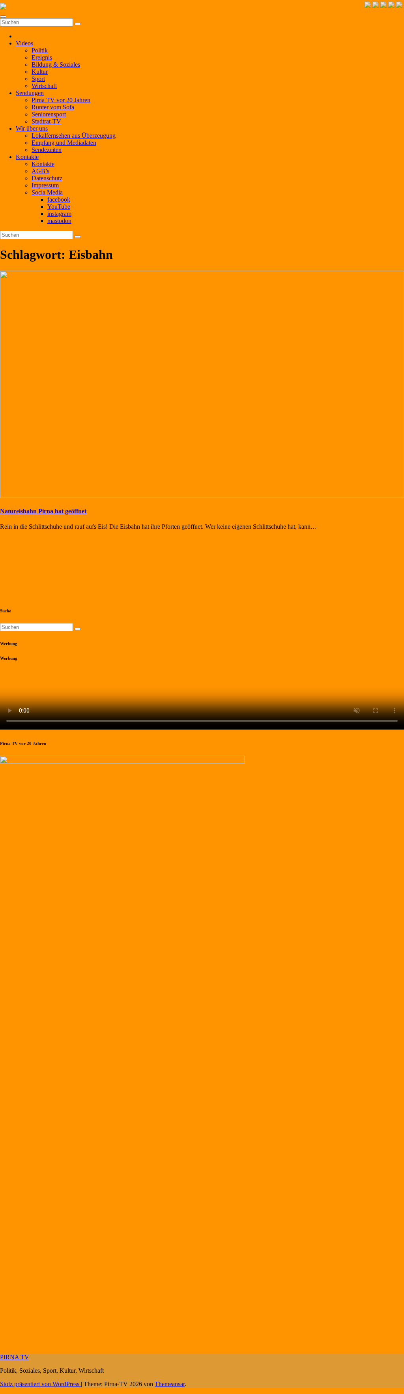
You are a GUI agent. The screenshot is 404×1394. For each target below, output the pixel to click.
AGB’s (40, 171)
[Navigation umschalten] (3, 16)
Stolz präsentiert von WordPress (40, 1384)
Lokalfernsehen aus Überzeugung (74, 135)
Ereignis (42, 57)
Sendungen (30, 93)
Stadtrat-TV (46, 121)
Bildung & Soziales (56, 64)
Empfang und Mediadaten (64, 142)
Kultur (40, 71)
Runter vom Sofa (53, 107)
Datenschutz (47, 178)
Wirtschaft (44, 85)
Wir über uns (32, 128)
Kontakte (27, 156)
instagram (59, 213)
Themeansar (170, 1384)
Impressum (45, 185)
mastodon (59, 220)
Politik (40, 50)
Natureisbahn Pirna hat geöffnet (43, 511)
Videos (24, 43)
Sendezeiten (47, 149)
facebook (58, 199)
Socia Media (47, 192)
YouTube (58, 206)
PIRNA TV (14, 1357)
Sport (38, 78)
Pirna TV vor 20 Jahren (61, 100)
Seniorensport (49, 114)
